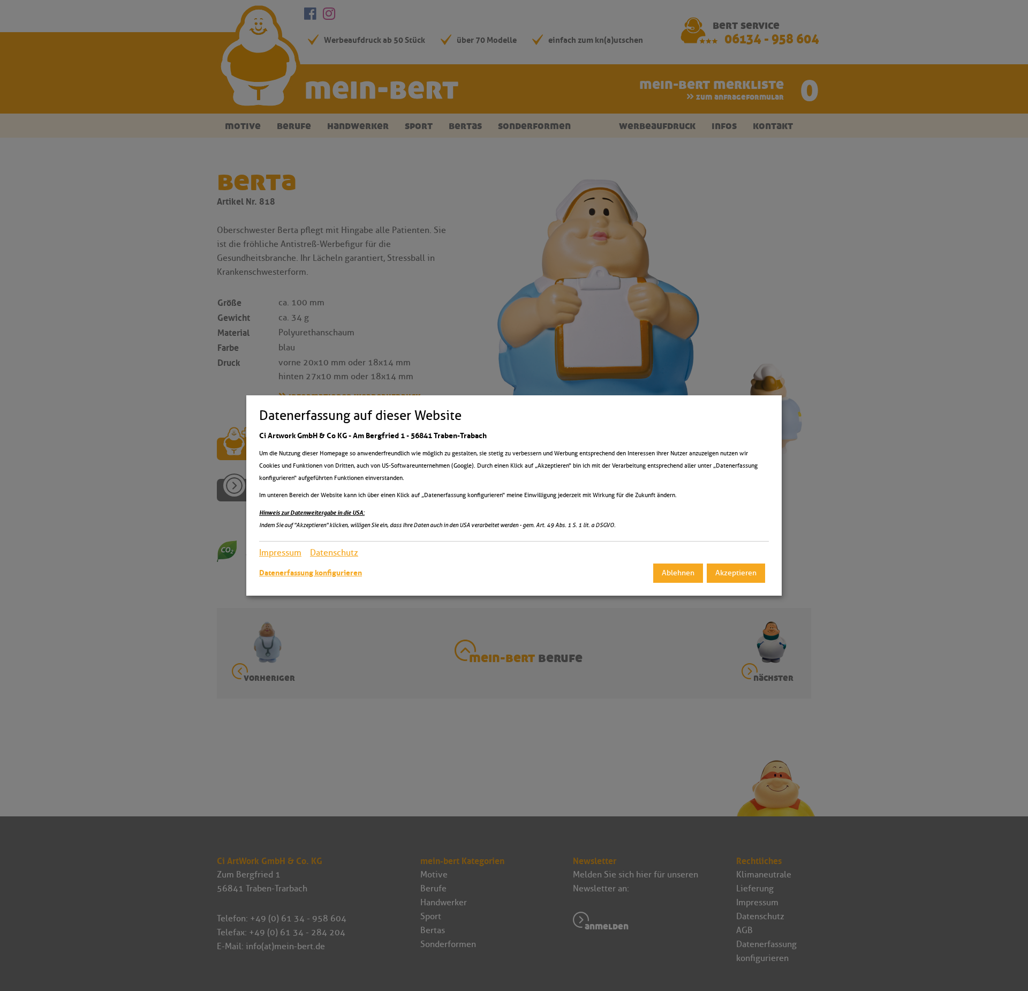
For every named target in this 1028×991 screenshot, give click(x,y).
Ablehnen (678, 572)
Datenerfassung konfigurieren (310, 572)
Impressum (280, 552)
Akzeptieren (736, 572)
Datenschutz (334, 552)
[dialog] (514, 495)
